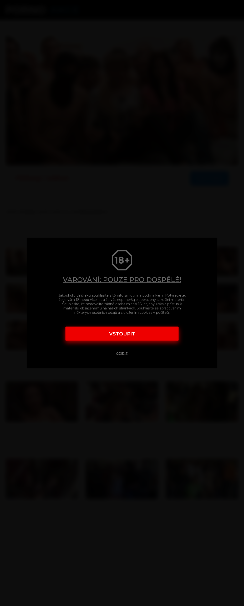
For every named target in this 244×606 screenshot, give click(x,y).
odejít (122, 353)
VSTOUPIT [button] (122, 333)
